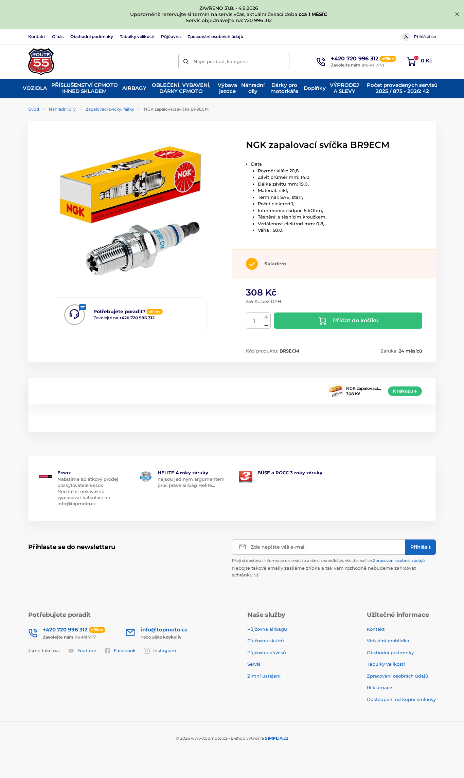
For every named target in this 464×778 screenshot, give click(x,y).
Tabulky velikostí (137, 36)
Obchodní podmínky (91, 36)
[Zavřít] (457, 14)
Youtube (86, 650)
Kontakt (36, 36)
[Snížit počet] (266, 325)
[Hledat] (186, 61)
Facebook (125, 650)
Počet (254, 321)
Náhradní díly (62, 109)
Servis (254, 664)
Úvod (33, 109)
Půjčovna (171, 36)
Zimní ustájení (264, 676)
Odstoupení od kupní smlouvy (401, 699)
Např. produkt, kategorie (221, 61)
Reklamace (379, 687)
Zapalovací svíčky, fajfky (110, 109)
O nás (58, 36)
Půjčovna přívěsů (266, 652)
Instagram (164, 650)
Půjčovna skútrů (265, 640)
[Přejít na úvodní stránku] (41, 61)
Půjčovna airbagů (267, 629)
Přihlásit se (425, 36)
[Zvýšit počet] (266, 317)
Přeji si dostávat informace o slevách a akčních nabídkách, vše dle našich (328, 560)
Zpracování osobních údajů (215, 36)
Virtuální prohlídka (388, 640)
